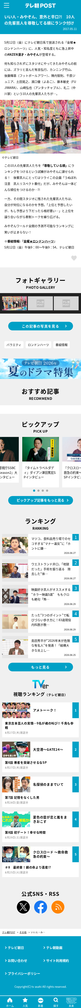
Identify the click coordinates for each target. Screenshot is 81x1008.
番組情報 (62, 344)
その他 (23, 932)
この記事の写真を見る (40, 326)
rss (57, 907)
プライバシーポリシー (24, 973)
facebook (40, 907)
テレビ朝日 (16, 947)
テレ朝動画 (54, 947)
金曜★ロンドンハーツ (39, 241)
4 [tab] (47, 491)
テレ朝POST (40, 5)
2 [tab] (38, 491)
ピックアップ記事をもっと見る (40, 500)
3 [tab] (43, 491)
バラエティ (13, 344)
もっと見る (40, 667)
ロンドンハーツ (38, 344)
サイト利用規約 (57, 960)
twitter (23, 907)
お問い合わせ (17, 960)
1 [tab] (34, 491)
